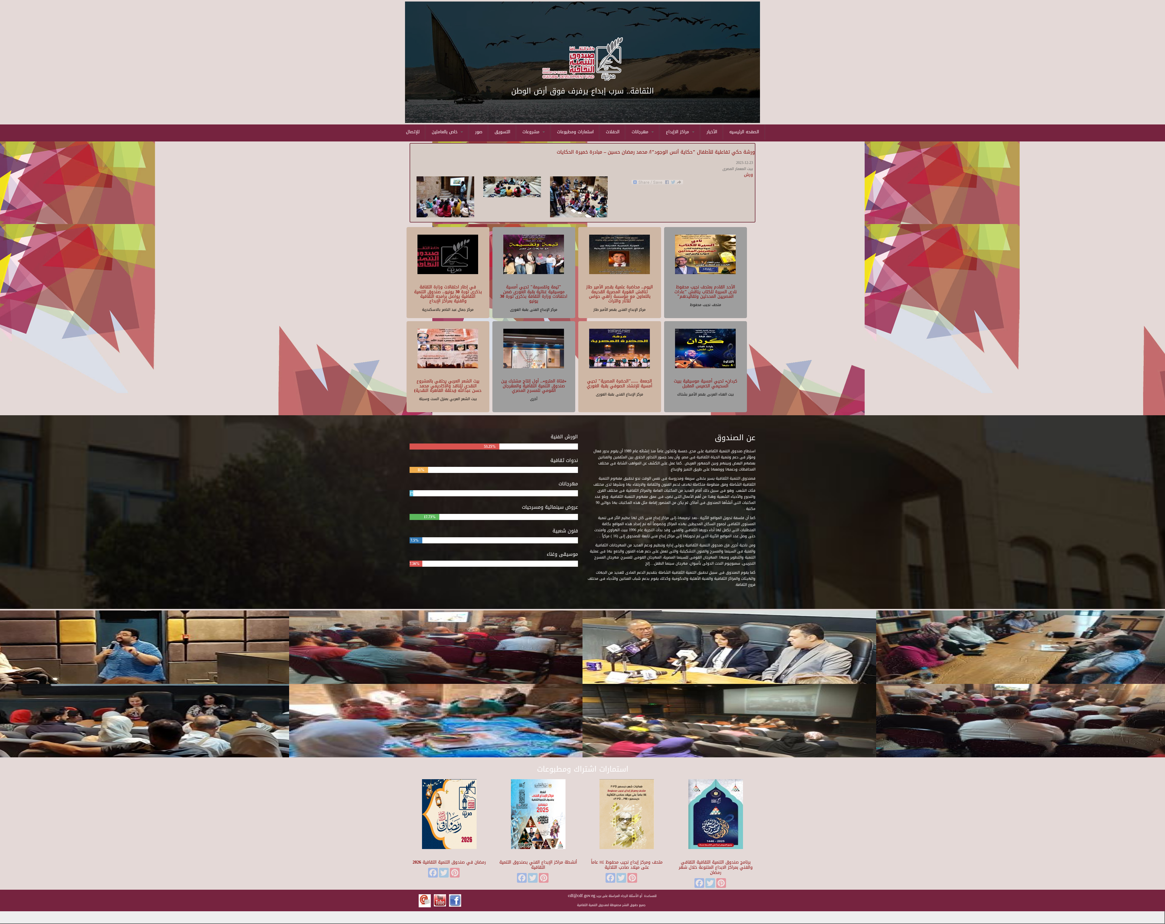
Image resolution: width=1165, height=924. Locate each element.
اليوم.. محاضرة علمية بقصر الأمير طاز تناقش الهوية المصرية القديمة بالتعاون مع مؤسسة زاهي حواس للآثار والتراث (619, 294)
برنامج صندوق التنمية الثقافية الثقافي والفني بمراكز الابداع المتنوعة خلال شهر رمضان (716, 867)
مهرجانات (641, 132)
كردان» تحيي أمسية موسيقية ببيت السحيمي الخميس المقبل (705, 383)
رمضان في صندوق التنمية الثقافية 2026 (449, 862)
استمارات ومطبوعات (575, 132)
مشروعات (531, 132)
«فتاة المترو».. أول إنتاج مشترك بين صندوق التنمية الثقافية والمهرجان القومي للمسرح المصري (533, 386)
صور (478, 132)
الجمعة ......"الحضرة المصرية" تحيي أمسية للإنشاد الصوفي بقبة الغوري (619, 383)
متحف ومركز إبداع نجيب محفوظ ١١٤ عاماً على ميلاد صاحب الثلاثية (627, 864)
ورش (748, 175)
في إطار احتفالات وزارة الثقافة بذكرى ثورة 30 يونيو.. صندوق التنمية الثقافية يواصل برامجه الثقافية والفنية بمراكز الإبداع (448, 294)
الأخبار (712, 132)
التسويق (502, 132)
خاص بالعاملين (445, 132)
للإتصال (413, 132)
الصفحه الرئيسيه (744, 132)
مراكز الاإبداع (678, 132)
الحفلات (613, 132)
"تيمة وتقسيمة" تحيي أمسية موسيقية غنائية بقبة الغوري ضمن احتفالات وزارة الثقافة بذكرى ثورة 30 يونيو (533, 294)
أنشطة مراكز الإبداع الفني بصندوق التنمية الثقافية (538, 864)
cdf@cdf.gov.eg (581, 896)
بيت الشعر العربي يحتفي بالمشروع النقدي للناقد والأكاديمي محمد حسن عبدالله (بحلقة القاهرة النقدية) (447, 386)
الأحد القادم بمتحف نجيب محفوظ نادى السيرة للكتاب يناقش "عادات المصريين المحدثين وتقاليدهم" (705, 292)
